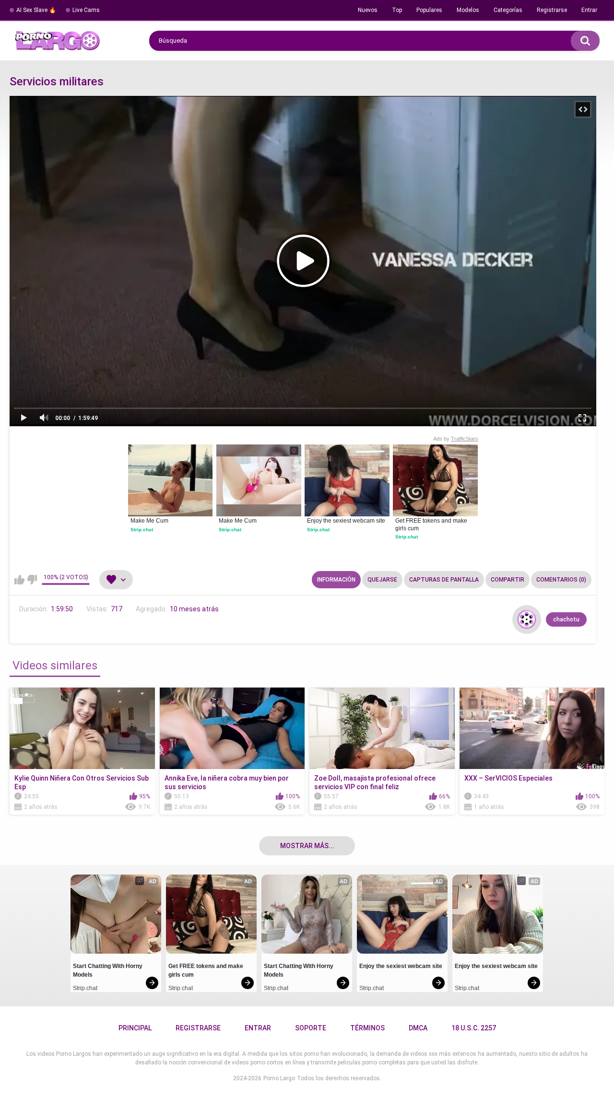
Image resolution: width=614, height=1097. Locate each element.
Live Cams (86, 10)
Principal (135, 1028)
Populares (429, 10)
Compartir (507, 579)
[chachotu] (526, 619)
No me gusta (32, 579)
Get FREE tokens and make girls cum (432, 524)
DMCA (418, 1028)
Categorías (508, 10)
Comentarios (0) (561, 579)
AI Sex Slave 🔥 (36, 10)
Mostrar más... (307, 846)
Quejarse (382, 579)
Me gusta (19, 579)
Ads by (455, 439)
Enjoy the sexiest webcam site (346, 520)
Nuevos (368, 10)
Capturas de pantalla (444, 579)
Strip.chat (141, 529)
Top (397, 10)
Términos (367, 1028)
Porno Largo (279, 1078)
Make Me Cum (149, 520)
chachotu (566, 619)
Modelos (468, 10)
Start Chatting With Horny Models (108, 970)
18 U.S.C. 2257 (473, 1028)
